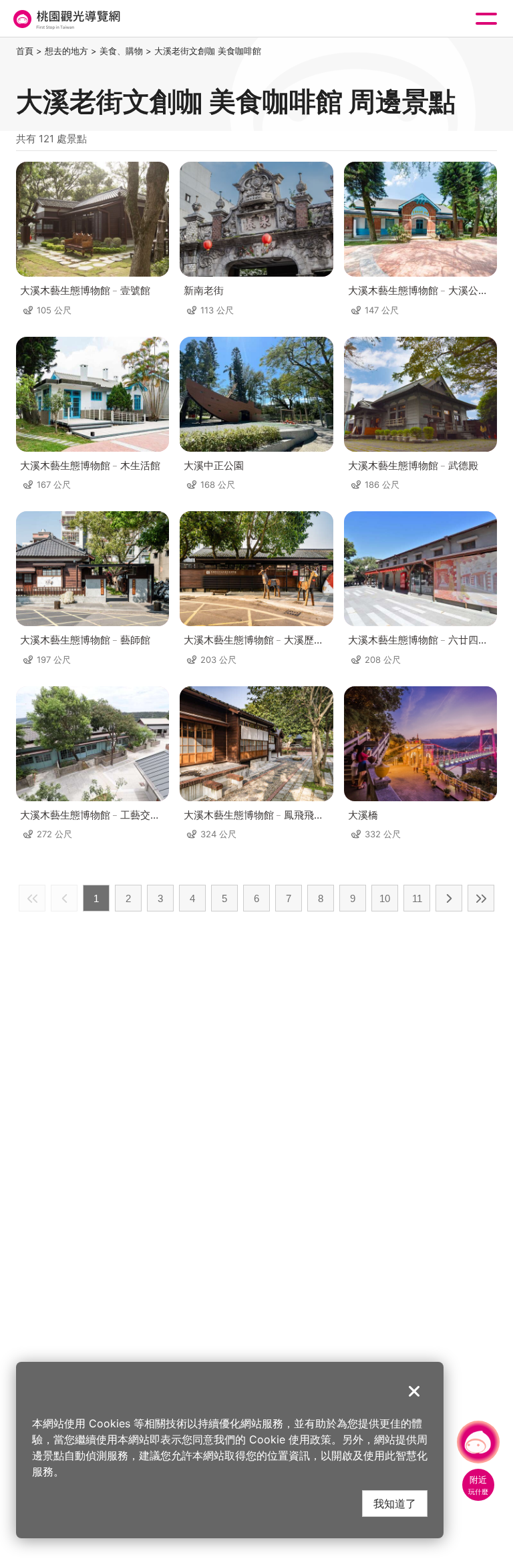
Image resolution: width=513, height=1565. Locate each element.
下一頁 (449, 898)
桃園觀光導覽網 (65, 19)
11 (417, 898)
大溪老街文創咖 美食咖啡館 (207, 50)
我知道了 (394, 1503)
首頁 (24, 50)
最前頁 (32, 898)
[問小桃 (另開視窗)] (478, 1442)
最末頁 (481, 898)
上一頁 (64, 898)
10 (384, 898)
